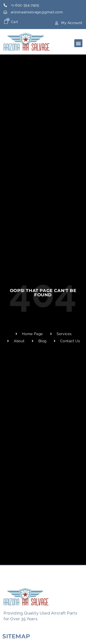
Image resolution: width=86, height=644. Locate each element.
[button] (78, 43)
